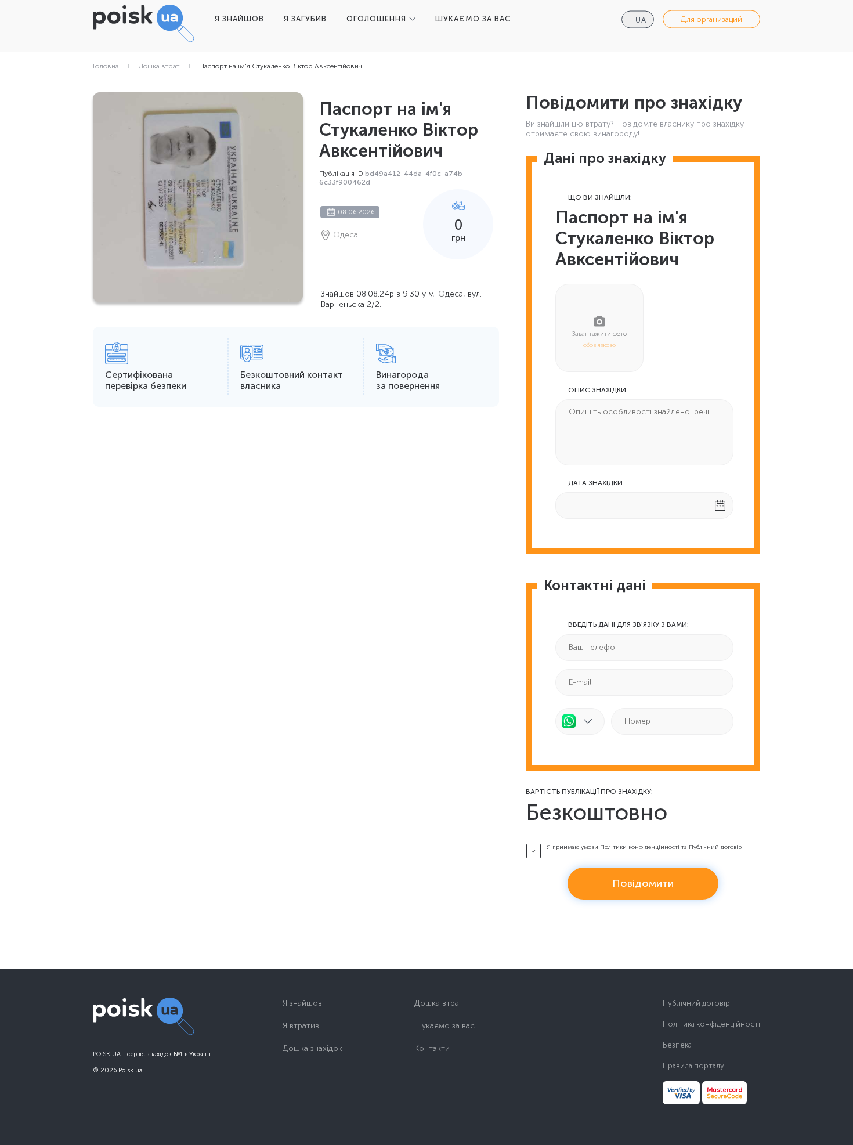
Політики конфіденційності (639, 847)
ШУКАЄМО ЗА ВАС (473, 19)
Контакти (432, 1048)
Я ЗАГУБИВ (305, 19)
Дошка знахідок (312, 1048)
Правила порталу (693, 1065)
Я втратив (301, 1026)
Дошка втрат (159, 66)
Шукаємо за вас (444, 1026)
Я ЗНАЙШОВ (239, 19)
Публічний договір (715, 847)
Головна (106, 66)
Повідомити (643, 883)
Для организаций (711, 19)
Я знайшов (302, 1003)
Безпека (677, 1045)
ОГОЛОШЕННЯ (376, 19)
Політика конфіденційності (711, 1024)
